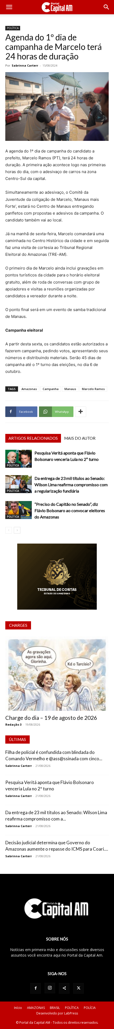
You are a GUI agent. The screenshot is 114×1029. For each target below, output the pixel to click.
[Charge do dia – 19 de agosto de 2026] (57, 673)
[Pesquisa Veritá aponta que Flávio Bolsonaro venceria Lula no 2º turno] (18, 459)
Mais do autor (79, 438)
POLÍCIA (90, 1007)
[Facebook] (35, 988)
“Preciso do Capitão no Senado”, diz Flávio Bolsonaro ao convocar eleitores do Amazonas (69, 510)
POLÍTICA (13, 28)
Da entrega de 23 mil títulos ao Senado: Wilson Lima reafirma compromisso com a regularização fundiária (71, 484)
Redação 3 (13, 724)
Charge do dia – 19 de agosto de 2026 (51, 717)
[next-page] (17, 530)
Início (18, 1007)
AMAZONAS (36, 1007)
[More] (80, 411)
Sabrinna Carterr (25, 65)
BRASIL (55, 1007)
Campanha (51, 389)
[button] (9, 7)
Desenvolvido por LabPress (57, 1013)
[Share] (64, 988)
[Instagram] (50, 988)
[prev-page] (8, 530)
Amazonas (29, 389)
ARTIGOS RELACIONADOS (33, 438)
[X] (78, 988)
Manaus (70, 389)
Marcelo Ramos (93, 389)
